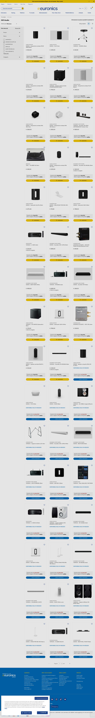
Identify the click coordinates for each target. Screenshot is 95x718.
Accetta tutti (43, 712)
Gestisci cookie (27, 712)
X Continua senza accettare (41, 698)
